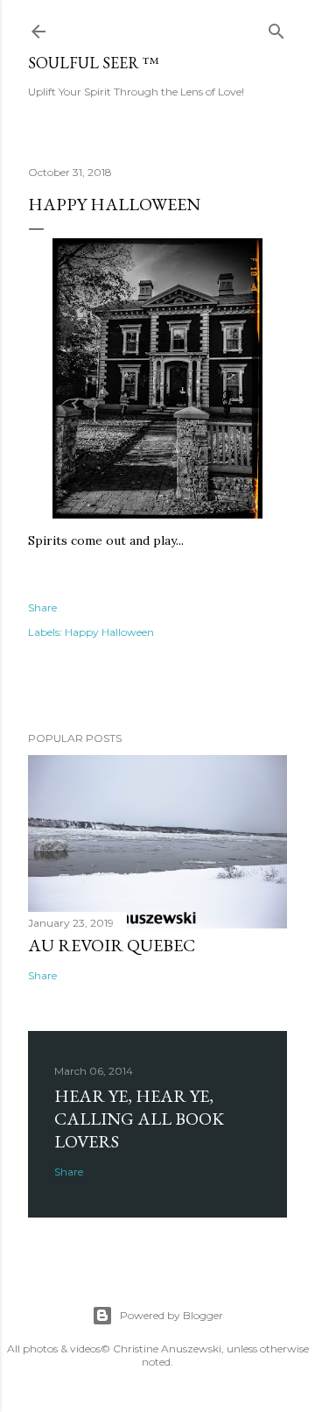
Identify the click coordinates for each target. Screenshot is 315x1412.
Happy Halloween (109, 632)
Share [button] (42, 607)
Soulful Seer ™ (93, 63)
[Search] (276, 28)
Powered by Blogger (171, 1315)
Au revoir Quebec (111, 945)
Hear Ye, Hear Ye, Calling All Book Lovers (139, 1118)
